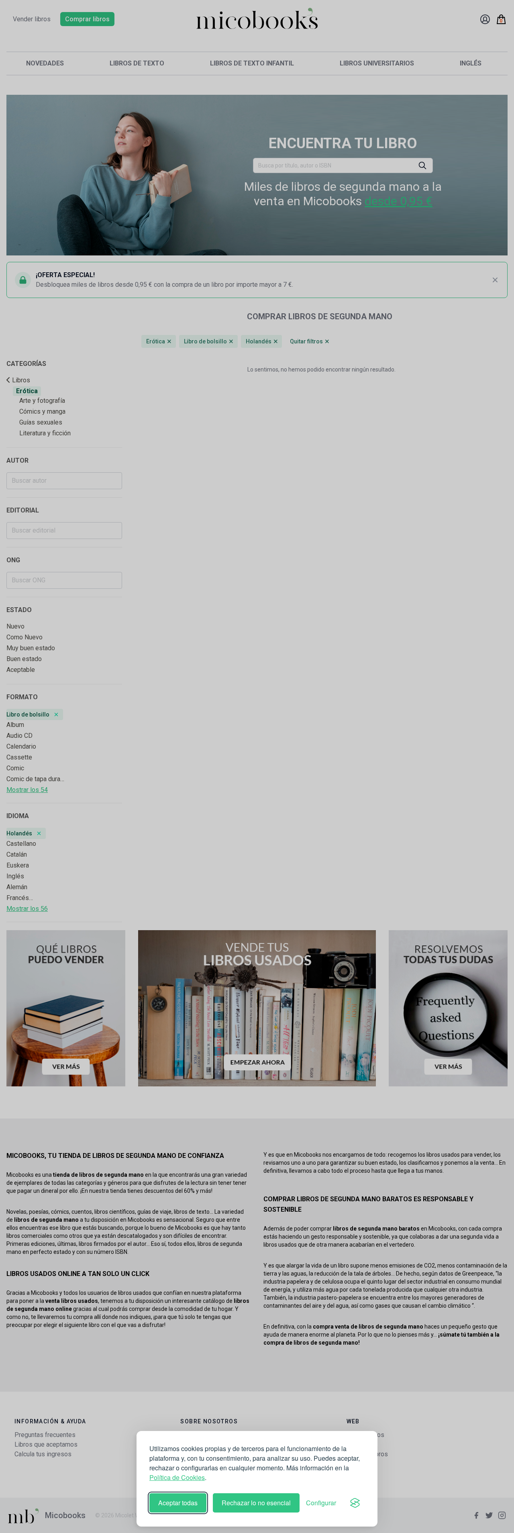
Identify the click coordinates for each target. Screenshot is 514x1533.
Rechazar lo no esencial (256, 1502)
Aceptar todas (178, 1502)
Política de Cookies (177, 1477)
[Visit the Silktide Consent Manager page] (355, 1503)
